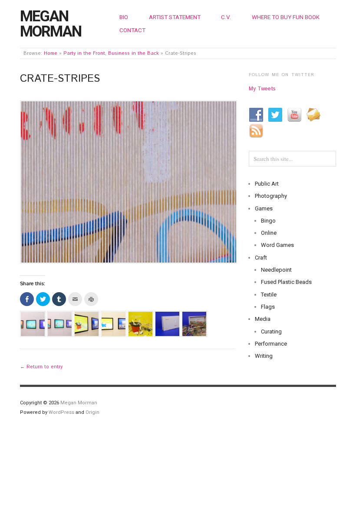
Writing (264, 356)
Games (264, 208)
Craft (261, 257)
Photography (271, 196)
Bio (123, 16)
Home (50, 53)
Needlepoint (276, 269)
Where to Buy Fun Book (286, 16)
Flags (268, 306)
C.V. (226, 16)
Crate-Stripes (60, 78)
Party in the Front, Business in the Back (111, 53)
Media (262, 319)
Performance (271, 343)
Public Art (267, 183)
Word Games (277, 245)
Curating (271, 331)
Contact (132, 30)
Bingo (268, 220)
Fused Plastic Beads (286, 282)
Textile (269, 294)
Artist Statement (175, 16)
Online (269, 233)
